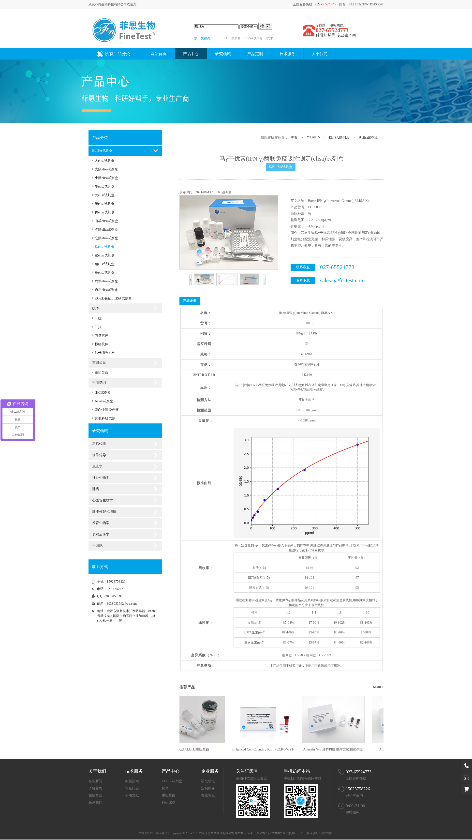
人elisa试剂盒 (105, 161)
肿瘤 (95, 489)
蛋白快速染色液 (107, 410)
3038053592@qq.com (122, 603)
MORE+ (378, 687)
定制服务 (208, 788)
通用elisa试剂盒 (106, 290)
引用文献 (132, 795)
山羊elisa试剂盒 (106, 221)
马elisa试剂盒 (105, 247)
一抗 (98, 318)
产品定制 (255, 54)
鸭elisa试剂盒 (105, 212)
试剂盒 (236, 38)
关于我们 (319, 54)
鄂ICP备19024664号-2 (153, 833)
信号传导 (99, 455)
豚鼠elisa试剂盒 (106, 229)
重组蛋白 (99, 362)
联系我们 (95, 802)
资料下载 (303, 280)
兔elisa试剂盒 (105, 272)
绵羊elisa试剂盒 (106, 281)
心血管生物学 (102, 500)
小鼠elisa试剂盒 (106, 178)
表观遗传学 (100, 534)
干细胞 (97, 545)
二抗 (98, 327)
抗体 (269, 38)
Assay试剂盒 (104, 401)
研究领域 (223, 54)
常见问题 (132, 788)
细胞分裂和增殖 (104, 511)
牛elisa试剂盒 (105, 186)
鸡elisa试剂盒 (105, 204)
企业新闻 (95, 781)
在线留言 (95, 795)
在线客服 (208, 795)
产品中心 (191, 54)
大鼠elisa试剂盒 (106, 169)
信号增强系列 (105, 353)
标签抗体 (101, 344)
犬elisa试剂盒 (105, 195)
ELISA (223, 38)
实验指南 (132, 781)
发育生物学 (100, 523)
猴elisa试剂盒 (105, 255)
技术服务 (287, 54)
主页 (294, 137)
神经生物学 (100, 478)
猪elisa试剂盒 (105, 264)
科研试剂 (99, 382)
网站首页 (158, 54)
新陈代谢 (99, 444)
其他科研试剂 (105, 418)
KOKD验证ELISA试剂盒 (113, 298)
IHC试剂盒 (103, 392)
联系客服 (303, 267)
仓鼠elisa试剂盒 (106, 238)
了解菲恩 (95, 788)
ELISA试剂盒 (253, 38)
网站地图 (327, 833)
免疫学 (97, 466)
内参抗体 (101, 335)
